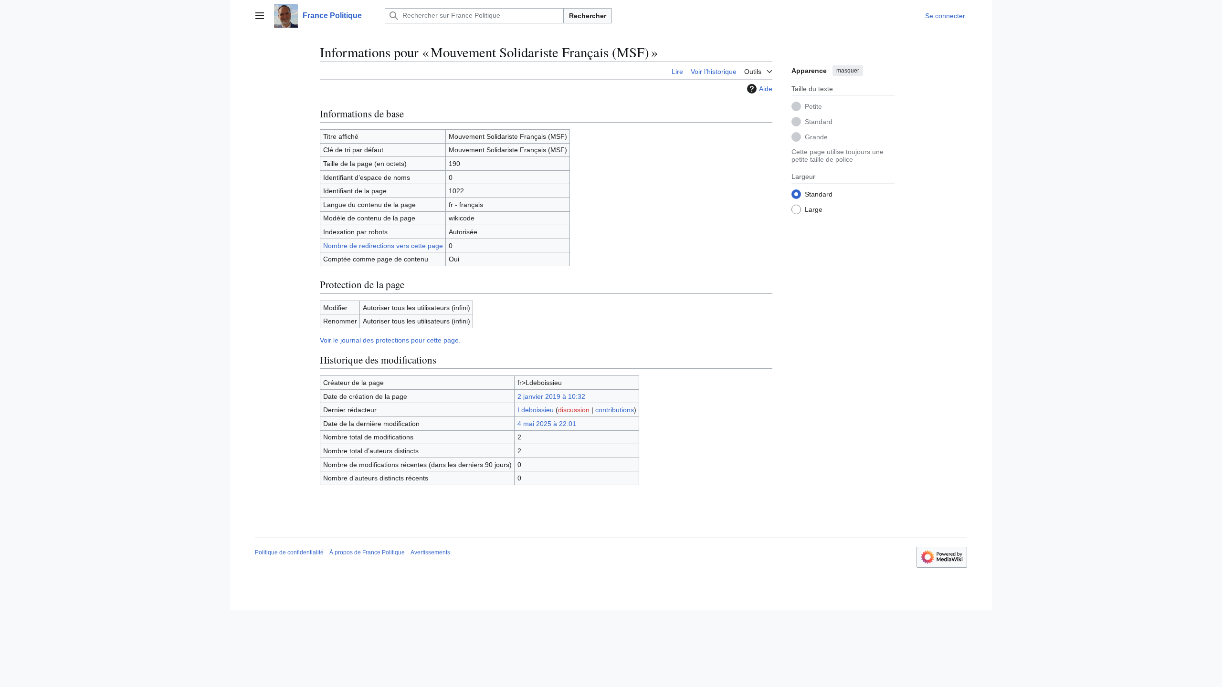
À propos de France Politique (367, 552)
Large (813, 209)
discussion (574, 410)
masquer (847, 70)
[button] (259, 15)
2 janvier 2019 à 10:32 (551, 396)
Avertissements (430, 552)
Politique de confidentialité (289, 552)
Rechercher (587, 16)
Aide (765, 89)
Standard (818, 121)
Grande (816, 137)
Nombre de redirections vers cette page (383, 246)
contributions (614, 410)
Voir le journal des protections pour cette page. (390, 340)
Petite (813, 106)
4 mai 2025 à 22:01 (546, 423)
